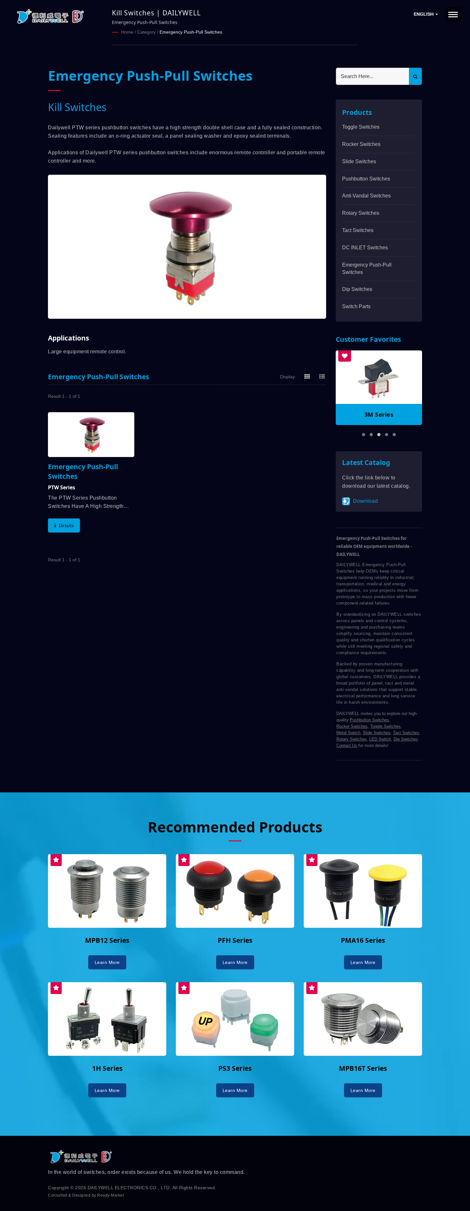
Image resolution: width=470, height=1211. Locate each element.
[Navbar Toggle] (453, 14)
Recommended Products (235, 827)
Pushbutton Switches (366, 178)
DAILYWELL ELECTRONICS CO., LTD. (129, 1187)
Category (146, 32)
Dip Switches (357, 289)
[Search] (415, 76)
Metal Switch (348, 732)
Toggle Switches (361, 127)
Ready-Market (110, 1195)
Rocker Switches (361, 144)
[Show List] (322, 376)
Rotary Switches (360, 213)
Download (365, 500)
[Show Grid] (307, 376)
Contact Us (346, 745)
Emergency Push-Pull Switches (191, 32)
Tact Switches (357, 230)
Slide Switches (359, 161)
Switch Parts (356, 306)
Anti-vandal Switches (366, 195)
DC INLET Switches (365, 247)
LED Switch (380, 739)
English (424, 14)
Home (127, 32)
